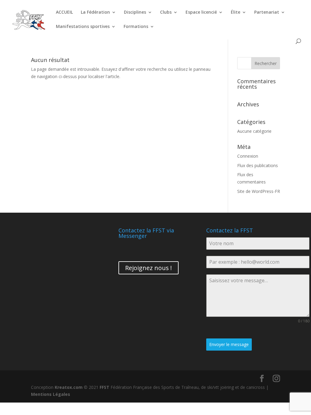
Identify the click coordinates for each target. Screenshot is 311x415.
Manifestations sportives (83, 26)
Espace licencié (201, 12)
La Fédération (95, 12)
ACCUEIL (64, 12)
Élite (235, 12)
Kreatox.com (69, 387)
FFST (104, 387)
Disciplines (135, 12)
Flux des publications (257, 165)
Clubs (166, 12)
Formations (136, 26)
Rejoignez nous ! (148, 268)
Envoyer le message (229, 344)
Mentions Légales (50, 394)
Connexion (247, 156)
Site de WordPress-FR (258, 191)
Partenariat (266, 12)
